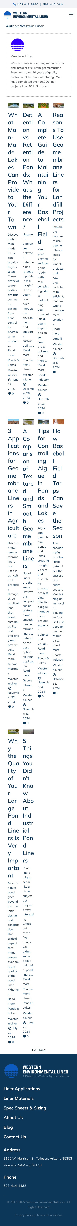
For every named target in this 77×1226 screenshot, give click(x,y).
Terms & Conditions (49, 1215)
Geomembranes (13, 668)
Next (42, 1050)
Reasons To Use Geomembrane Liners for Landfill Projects (58, 167)
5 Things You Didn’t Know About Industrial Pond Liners (28, 800)
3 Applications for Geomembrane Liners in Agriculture (13, 483)
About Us (13, 1117)
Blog (8, 1127)
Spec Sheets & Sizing (25, 1108)
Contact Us (15, 1136)
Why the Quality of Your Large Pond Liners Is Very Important (13, 808)
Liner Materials (19, 1098)
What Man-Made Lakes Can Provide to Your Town (13, 170)
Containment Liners (28, 364)
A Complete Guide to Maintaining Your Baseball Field (43, 178)
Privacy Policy (24, 1215)
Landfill (57, 338)
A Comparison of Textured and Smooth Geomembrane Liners (28, 498)
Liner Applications (22, 1088)
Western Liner (22, 56)
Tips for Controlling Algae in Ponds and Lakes (43, 475)
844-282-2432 (53, 4)
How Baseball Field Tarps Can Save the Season (58, 483)
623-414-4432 (27, 4)
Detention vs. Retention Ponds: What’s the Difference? (28, 170)
